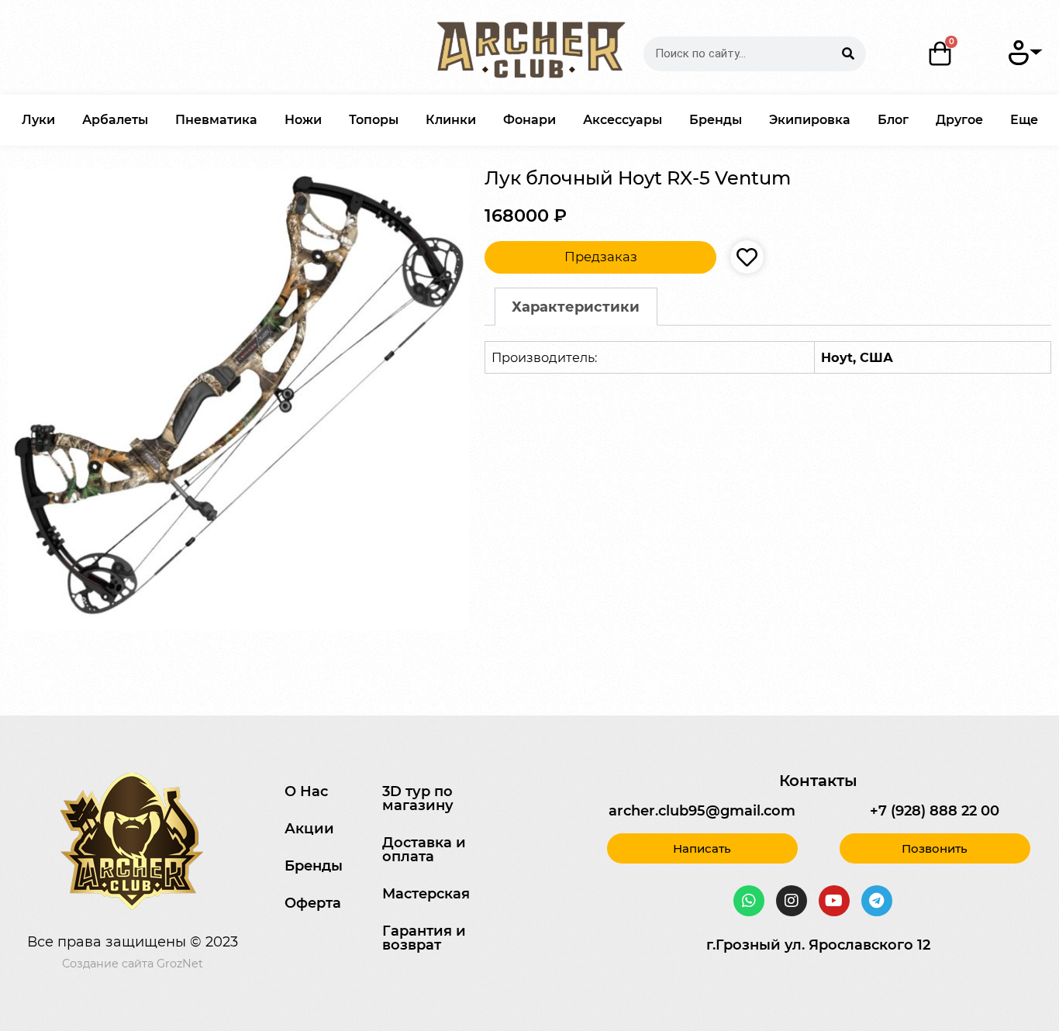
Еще (1024, 119)
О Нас (306, 791)
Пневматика (216, 119)
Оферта (313, 903)
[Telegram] (876, 900)
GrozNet (180, 964)
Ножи (303, 119)
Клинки (451, 119)
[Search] (848, 53)
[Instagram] (791, 900)
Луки (38, 119)
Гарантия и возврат (424, 937)
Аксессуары (622, 119)
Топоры (373, 119)
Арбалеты (115, 119)
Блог (893, 119)
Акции (309, 828)
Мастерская (426, 893)
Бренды (715, 119)
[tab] (576, 307)
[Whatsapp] (748, 900)
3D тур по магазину (418, 798)
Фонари (529, 119)
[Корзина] (940, 53)
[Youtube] (834, 900)
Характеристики (576, 307)
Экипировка (809, 119)
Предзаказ (600, 256)
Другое (959, 119)
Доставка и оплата (424, 849)
